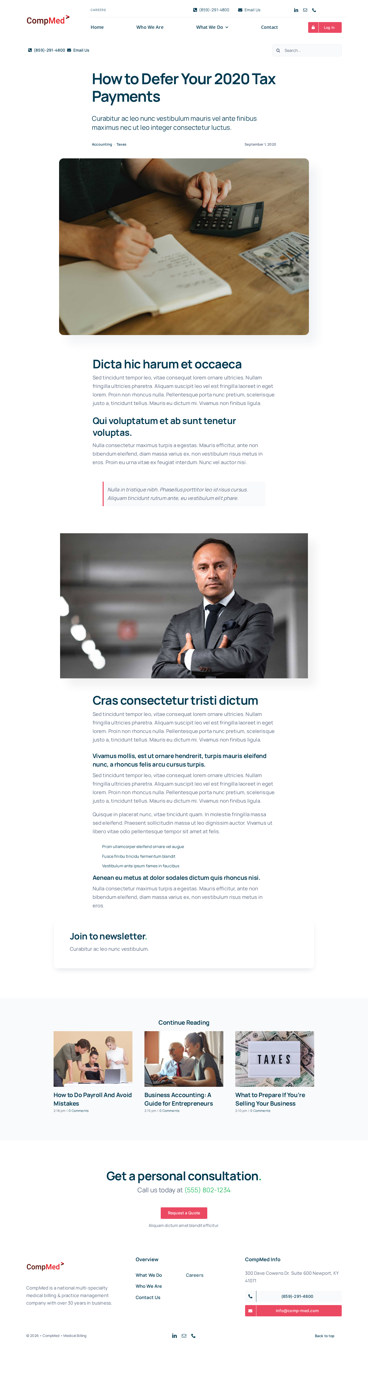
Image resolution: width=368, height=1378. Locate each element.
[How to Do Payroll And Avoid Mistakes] (93, 1059)
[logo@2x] (47, 8)
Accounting (102, 144)
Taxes (121, 144)
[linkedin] (296, 10)
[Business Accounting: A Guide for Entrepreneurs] (183, 1059)
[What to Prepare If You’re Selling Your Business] (274, 1059)
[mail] (305, 10)
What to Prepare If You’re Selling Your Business (270, 1099)
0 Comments (79, 1110)
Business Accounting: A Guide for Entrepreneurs (178, 1099)
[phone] (314, 10)
